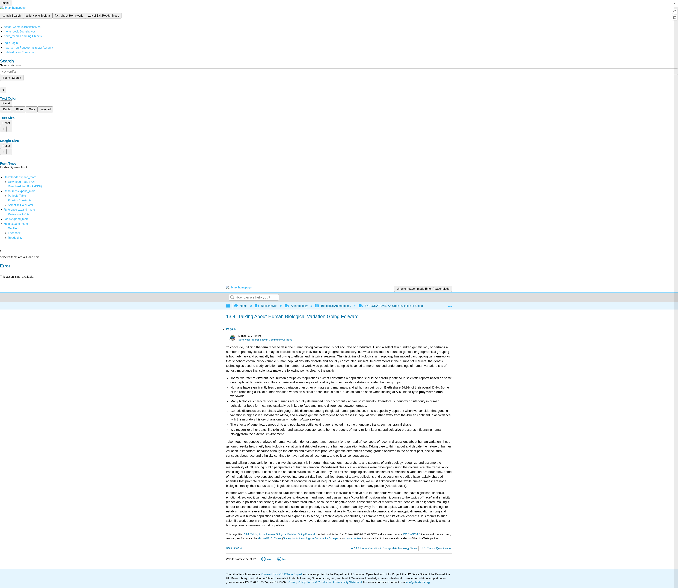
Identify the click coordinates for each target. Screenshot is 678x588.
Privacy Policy (296, 582)
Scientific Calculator (20, 205)
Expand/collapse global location (450, 305)
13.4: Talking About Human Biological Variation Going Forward (279, 534)
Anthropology (299, 305)
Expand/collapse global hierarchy (230, 306)
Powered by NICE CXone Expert (281, 574)
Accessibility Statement (347, 582)
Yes (269, 559)
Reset (6, 103)
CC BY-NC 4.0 (411, 534)
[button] (14, 232)
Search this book (10, 65)
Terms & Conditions (319, 582)
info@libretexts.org (418, 582)
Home (243, 305)
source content (352, 538)
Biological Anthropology (336, 305)
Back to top (232, 547)
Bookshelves (269, 305)
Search (232, 298)
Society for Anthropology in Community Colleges (265, 339)
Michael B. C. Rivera (269, 538)
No (284, 559)
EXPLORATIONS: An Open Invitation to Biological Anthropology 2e (406, 305)
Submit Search (11, 77)
